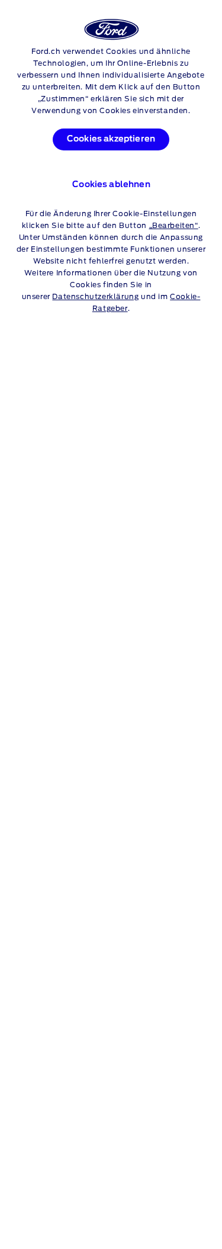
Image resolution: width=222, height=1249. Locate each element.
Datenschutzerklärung (95, 296)
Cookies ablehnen (111, 185)
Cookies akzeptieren (111, 139)
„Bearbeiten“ (173, 225)
